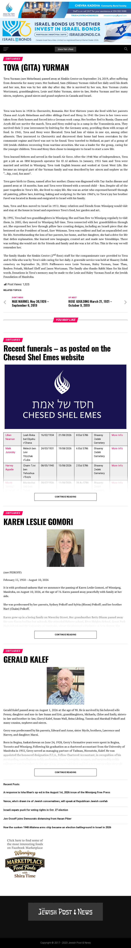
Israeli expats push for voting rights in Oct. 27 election (36, 810)
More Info (117, 435)
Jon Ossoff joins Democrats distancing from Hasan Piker (37, 818)
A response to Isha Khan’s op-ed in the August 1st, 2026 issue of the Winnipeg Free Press (56, 792)
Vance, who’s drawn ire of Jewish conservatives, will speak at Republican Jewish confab (55, 801)
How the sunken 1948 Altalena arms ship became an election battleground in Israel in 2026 (57, 827)
